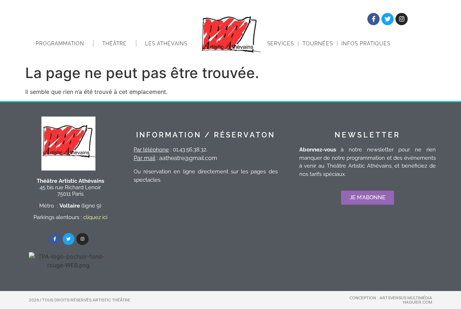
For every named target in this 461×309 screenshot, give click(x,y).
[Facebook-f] (373, 19)
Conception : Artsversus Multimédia (390, 297)
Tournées (318, 43)
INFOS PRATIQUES (365, 43)
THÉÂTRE (114, 43)
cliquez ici (95, 217)
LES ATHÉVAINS (166, 43)
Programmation (60, 43)
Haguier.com (417, 302)
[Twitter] (387, 19)
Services (280, 43)
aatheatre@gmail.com (188, 158)
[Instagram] (401, 19)
